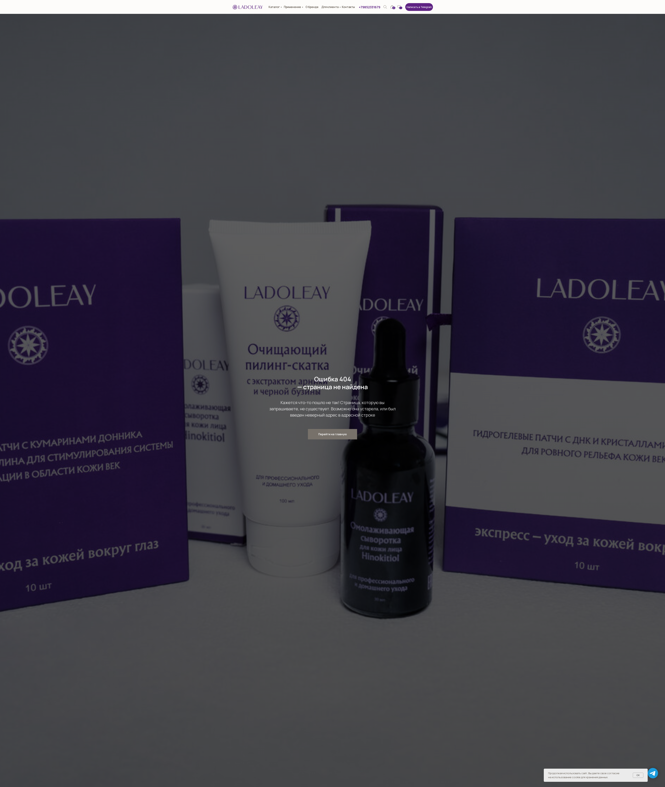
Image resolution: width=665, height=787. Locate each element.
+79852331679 (369, 7)
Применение (292, 7)
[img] (385, 7)
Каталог (274, 7)
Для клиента (330, 7)
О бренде (311, 7)
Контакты (348, 7)
